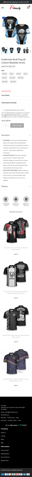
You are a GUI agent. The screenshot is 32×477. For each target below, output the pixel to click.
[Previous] (4, 31)
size (2, 70)
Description (5, 135)
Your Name (5, 95)
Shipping (4, 186)
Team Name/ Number (9, 103)
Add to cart (17, 125)
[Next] (28, 31)
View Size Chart (6, 91)
